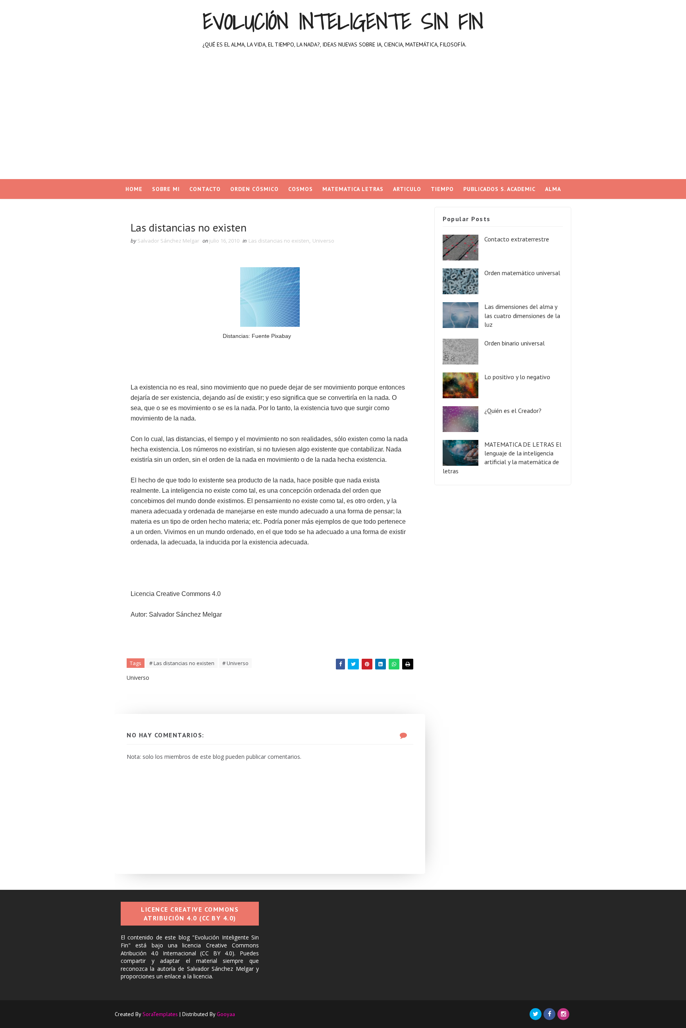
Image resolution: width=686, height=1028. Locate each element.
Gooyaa (226, 1014)
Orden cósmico (254, 189)
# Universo (235, 663)
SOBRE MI (166, 189)
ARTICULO (407, 189)
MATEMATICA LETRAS (352, 189)
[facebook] (549, 1014)
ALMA (553, 189)
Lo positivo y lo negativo (517, 377)
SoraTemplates (160, 1014)
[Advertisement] (343, 119)
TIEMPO (442, 189)
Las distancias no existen (279, 240)
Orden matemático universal (522, 273)
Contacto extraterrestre (516, 239)
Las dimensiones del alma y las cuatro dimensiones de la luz (522, 315)
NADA (343, 208)
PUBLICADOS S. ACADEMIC (499, 189)
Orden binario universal (514, 343)
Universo (323, 240)
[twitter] (535, 1014)
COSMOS (300, 189)
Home (134, 189)
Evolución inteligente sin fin (343, 21)
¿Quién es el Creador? (512, 411)
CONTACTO (205, 189)
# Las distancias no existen (181, 663)
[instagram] (563, 1014)
